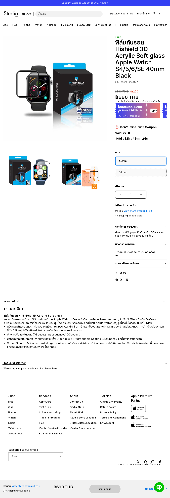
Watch (12, 417)
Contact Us (76, 401)
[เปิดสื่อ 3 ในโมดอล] (81, 171)
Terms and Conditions (113, 417)
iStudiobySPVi (134, 464)
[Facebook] (116, 279)
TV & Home (14, 428)
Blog (41, 423)
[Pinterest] (127, 279)
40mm (123, 161)
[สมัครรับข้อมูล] (59, 457)
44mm (123, 172)
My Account (107, 423)
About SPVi (76, 412)
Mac (10, 401)
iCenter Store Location (83, 428)
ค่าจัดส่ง (127, 101)
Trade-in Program (49, 417)
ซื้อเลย (103, 3)
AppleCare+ (46, 401)
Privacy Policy (108, 412)
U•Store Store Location (83, 423)
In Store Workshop (50, 412)
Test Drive (45, 407)
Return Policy (108, 407)
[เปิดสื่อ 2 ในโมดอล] (28, 171)
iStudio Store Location (83, 417)
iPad (10, 407)
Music (11, 423)
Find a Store (77, 407)
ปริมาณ (119, 186)
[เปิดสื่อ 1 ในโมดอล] (55, 88)
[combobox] (69, 14)
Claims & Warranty (111, 401)
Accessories (15, 433)
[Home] (10, 14)
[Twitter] (121, 279)
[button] (85, 363)
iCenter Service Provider (53, 428)
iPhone (12, 412)
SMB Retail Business (50, 433)
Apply (153, 110)
